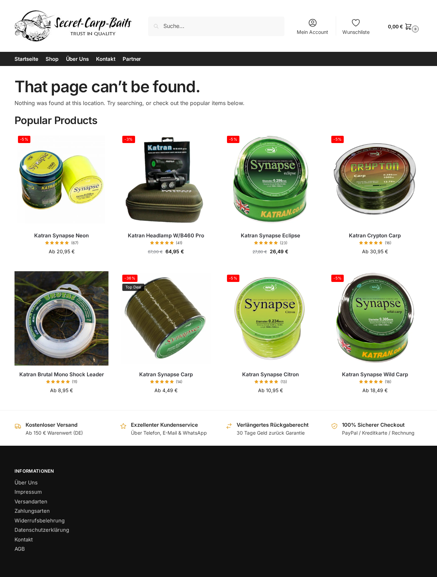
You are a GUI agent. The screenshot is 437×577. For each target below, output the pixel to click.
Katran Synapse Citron (270, 374)
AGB (20, 549)
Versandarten (31, 501)
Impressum (28, 492)
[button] (402, 26)
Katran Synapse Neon (61, 235)
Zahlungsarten (32, 511)
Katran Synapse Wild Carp (375, 374)
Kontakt (24, 539)
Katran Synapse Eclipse (270, 235)
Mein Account (312, 32)
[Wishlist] (98, 143)
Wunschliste (356, 32)
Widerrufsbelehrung (40, 520)
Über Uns (26, 482)
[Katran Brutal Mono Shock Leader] (61, 318)
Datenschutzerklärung (42, 530)
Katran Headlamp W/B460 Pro (166, 235)
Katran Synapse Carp (166, 374)
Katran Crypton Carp (375, 235)
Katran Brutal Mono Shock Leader (61, 374)
